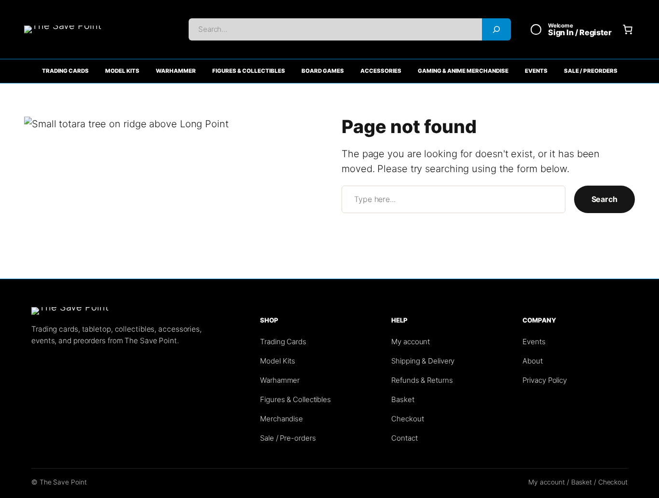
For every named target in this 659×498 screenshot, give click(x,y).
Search (604, 199)
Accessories (380, 70)
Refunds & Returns (422, 380)
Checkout (407, 418)
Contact (404, 438)
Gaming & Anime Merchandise (463, 70)
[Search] (496, 29)
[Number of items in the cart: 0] (627, 29)
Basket (402, 399)
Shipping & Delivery (422, 360)
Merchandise (281, 418)
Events (536, 70)
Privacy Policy (544, 380)
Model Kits (122, 70)
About (532, 360)
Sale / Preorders (591, 70)
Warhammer (176, 70)
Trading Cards (65, 70)
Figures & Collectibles (248, 70)
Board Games (323, 70)
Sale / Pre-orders (288, 438)
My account (410, 341)
